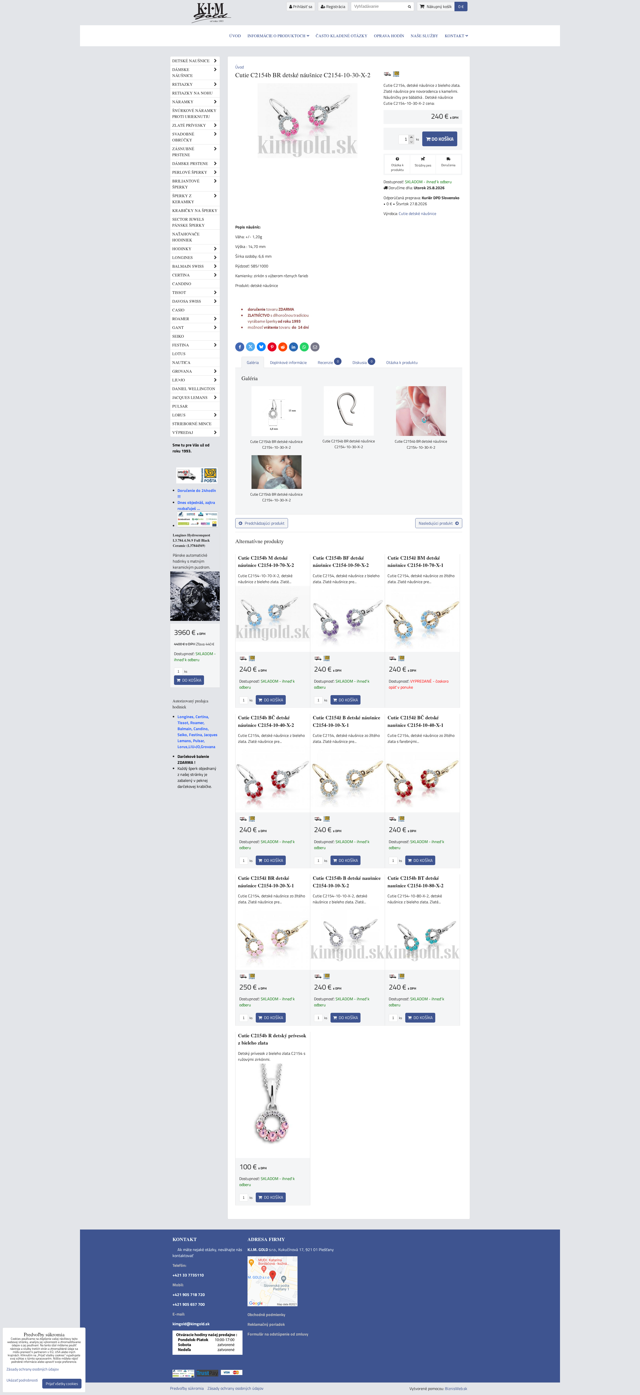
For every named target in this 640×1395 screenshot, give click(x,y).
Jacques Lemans (190, 397)
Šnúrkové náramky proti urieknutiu (194, 113)
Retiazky (182, 84)
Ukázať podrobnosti (22, 1380)
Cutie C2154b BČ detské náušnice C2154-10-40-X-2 (266, 721)
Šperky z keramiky (183, 198)
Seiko (178, 336)
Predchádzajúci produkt (264, 523)
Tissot (179, 292)
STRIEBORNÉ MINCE (192, 423)
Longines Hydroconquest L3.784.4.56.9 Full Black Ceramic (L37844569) (191, 540)
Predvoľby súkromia (187, 1388)
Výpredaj (182, 432)
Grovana (182, 371)
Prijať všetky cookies (62, 1384)
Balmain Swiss (188, 266)
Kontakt (454, 35)
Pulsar (180, 406)
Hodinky (182, 248)
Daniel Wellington (193, 388)
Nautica (181, 362)
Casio (178, 309)
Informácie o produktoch (277, 35)
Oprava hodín (389, 35)
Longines (182, 257)
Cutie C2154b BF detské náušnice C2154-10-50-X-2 (341, 561)
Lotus (179, 353)
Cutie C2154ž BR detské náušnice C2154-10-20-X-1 (266, 881)
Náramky (183, 101)
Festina (180, 344)
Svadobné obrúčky (183, 136)
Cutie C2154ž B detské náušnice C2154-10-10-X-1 (346, 721)
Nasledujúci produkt (436, 523)
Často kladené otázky (342, 35)
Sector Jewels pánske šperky (188, 222)
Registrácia (335, 6)
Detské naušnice (191, 60)
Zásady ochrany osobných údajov (236, 1388)
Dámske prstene (190, 163)
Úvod (235, 35)
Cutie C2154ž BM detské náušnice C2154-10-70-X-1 (416, 561)
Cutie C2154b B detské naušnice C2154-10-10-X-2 (347, 881)
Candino (181, 283)
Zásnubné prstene (183, 151)
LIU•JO (178, 379)
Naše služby (424, 35)
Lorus (179, 414)
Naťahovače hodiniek (186, 236)
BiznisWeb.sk (456, 1389)
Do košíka (442, 138)
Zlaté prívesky (189, 125)
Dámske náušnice (182, 72)
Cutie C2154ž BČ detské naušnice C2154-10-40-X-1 (416, 721)
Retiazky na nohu (192, 92)
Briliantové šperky (186, 183)
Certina (181, 274)
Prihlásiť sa (302, 6)
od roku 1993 (217, 21)
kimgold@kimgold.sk (191, 1324)
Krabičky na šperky (195, 210)
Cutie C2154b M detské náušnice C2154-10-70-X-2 (266, 561)
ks (250, 700)
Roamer (180, 318)
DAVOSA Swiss (186, 301)
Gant (178, 327)
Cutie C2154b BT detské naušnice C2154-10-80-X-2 (416, 881)
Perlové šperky (189, 172)
